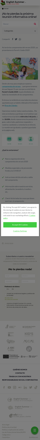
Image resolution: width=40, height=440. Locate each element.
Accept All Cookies (20, 225)
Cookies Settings (20, 231)
